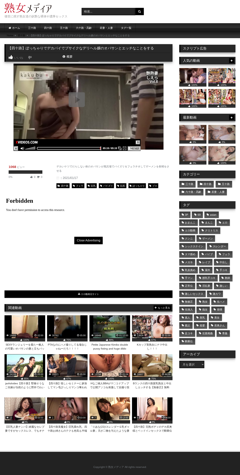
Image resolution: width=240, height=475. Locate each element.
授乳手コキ (208, 277)
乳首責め (190, 270)
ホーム (16, 27)
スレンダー (219, 246)
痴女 (205, 309)
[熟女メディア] (27, 8)
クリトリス (211, 230)
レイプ (206, 262)
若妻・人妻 (106, 27)
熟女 (205, 301)
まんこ (209, 222)
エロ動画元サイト (89, 294)
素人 (187, 317)
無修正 (189, 301)
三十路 (32, 27)
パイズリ (108, 185)
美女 (217, 317)
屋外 (207, 270)
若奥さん (219, 325)
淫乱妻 (206, 285)
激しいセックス (194, 293)
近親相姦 (207, 333)
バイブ (209, 254)
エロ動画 (190, 230)
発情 (219, 309)
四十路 (48, 27)
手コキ (223, 270)
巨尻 (122, 185)
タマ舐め (190, 254)
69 (199, 214)
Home (10, 35)
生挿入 (189, 309)
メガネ (189, 262)
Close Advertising (88, 240)
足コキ (189, 333)
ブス (154, 185)
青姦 (224, 333)
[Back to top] (228, 464)
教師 (227, 277)
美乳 (202, 317)
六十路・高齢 (84, 27)
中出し (223, 262)
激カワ (217, 293)
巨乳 (93, 185)
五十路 (64, 27)
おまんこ (190, 222)
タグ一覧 (126, 27)
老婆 (202, 325)
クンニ (189, 238)
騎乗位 (189, 341)
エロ (224, 222)
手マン (189, 277)
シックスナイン (194, 246)
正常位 (189, 285)
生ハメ (221, 301)
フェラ (79, 185)
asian (213, 214)
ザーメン (207, 238)
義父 (187, 325)
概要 (69, 56)
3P (186, 214)
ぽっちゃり (139, 185)
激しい (223, 285)
